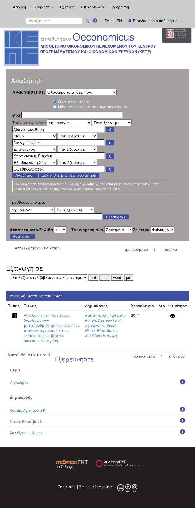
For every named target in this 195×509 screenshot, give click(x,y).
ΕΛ (106, 20)
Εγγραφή (119, 6)
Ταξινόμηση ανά (87, 229)
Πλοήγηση (41, 6)
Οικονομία (19, 382)
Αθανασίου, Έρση (100, 325)
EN (119, 20)
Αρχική (19, 6)
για (16, 115)
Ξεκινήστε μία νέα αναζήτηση (69, 175)
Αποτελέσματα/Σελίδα (31, 229)
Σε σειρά (141, 229)
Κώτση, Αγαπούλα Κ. (103, 320)
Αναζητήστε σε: (28, 92)
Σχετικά (67, 6)
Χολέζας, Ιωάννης (101, 335)
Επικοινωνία (92, 6)
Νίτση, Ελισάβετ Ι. (101, 330)
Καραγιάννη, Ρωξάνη (104, 315)
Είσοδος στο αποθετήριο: (156, 20)
